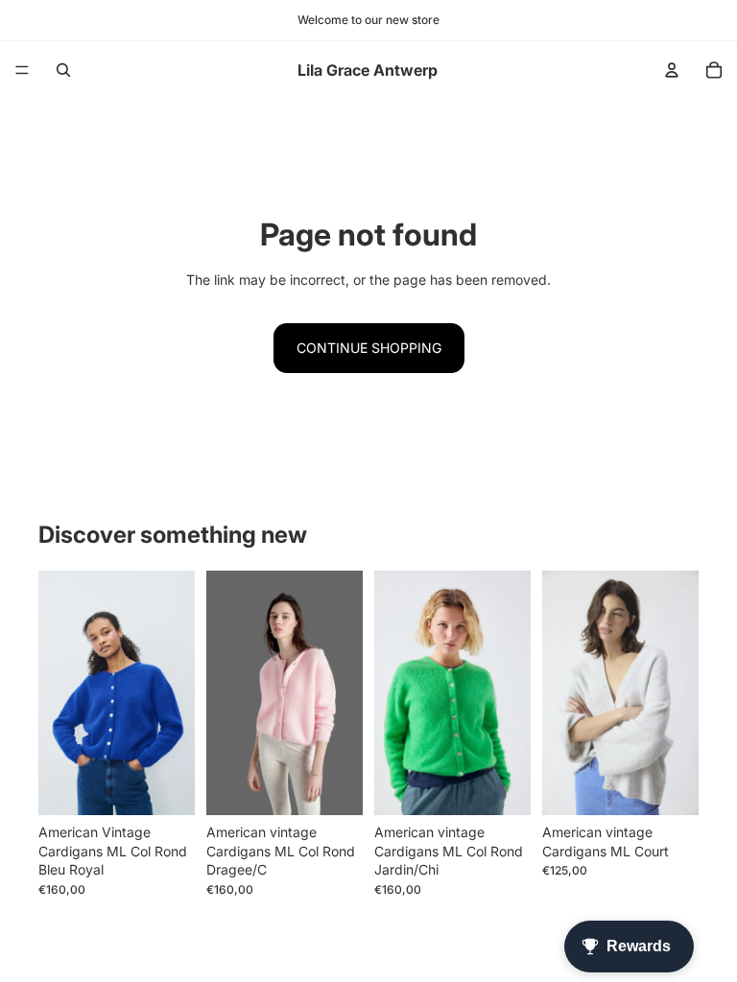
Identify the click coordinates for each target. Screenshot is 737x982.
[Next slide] (677, 693)
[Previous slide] (563, 693)
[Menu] (22, 70)
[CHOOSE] (165, 785)
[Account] (672, 70)
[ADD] (669, 785)
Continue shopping (369, 347)
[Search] (63, 70)
